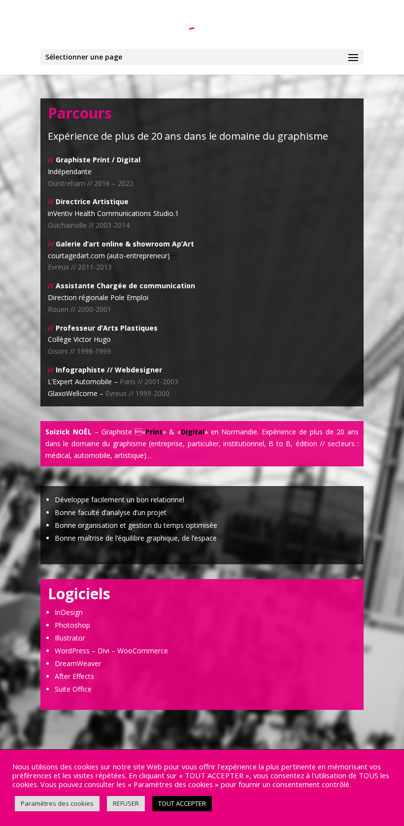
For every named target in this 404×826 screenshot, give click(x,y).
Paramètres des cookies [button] (57, 803)
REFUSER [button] (126, 803)
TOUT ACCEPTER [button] (182, 803)
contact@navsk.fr (181, 455)
